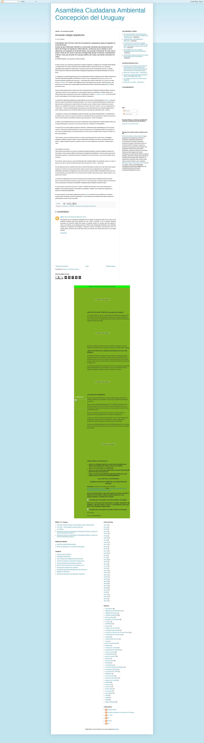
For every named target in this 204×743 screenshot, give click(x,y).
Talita (106, 695)
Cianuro (107, 626)
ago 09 (106, 588)
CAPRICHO (72, 206)
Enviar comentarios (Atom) (71, 269)
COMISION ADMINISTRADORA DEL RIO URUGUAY (72, 569)
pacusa (109, 721)
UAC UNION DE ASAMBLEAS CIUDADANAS (70, 559)
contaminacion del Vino (112, 639)
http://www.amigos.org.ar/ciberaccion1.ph (134, 163)
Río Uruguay (109, 693)
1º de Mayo (60, 529)
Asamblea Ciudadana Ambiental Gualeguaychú (70, 561)
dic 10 (105, 531)
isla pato (107, 663)
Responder (63, 233)
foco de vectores (110, 652)
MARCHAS (108, 673)
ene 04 (106, 551)
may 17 (106, 533)
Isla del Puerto (92, 206)
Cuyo (106, 641)
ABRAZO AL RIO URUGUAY (113, 611)
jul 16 (105, 540)
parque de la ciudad (111, 680)
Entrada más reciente (62, 266)
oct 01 (105, 568)
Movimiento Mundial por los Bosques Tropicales (71, 574)
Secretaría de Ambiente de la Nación (67, 567)
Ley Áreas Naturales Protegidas (114, 667)
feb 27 (105, 549)
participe (107, 682)
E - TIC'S (109, 715)
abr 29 (105, 598)
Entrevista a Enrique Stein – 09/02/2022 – (136, 72)
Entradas (127, 111)
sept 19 (106, 570)
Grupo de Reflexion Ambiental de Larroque (69, 563)
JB (108, 718)
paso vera (108, 684)
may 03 (106, 596)
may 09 (106, 542)
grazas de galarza (110, 656)
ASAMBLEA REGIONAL (64, 556)
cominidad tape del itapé (112, 630)
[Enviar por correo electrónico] (67, 204)
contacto (107, 637)
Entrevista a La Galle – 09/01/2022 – (134, 82)
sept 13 (106, 572)
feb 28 (105, 546)
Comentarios (128, 114)
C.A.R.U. (107, 621)
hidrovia (107, 658)
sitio (108, 100)
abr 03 (105, 562)
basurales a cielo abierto (112, 619)
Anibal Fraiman (111, 709)
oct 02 (105, 536)
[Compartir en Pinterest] (75, 204)
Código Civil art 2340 (111, 628)
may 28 (106, 559)
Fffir (108, 84)
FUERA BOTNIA (110, 654)
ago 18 (106, 585)
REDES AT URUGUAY (63, 572)
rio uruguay (108, 691)
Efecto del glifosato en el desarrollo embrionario (70, 546)
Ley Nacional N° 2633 (111, 671)
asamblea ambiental (111, 615)
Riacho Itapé (109, 689)
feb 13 (105, 564)
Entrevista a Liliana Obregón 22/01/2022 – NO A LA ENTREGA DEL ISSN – (136, 75)
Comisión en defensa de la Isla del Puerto (117, 632)
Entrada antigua (110, 266)
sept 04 (106, 579)
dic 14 (105, 527)
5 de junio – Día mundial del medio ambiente (70, 527)
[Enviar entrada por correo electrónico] (64, 203)
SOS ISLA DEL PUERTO (64, 554)
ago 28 (106, 581)
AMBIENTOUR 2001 (111, 613)
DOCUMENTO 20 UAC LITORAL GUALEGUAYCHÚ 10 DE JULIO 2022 (135, 50)
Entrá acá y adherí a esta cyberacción (133, 136)
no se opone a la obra (99, 94)
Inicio (87, 266)
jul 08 (105, 592)
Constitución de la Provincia (113, 634)
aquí (87, 194)
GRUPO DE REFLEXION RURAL (66, 544)
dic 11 (105, 529)
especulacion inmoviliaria (81, 206)
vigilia (107, 699)
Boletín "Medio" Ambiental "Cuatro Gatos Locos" (70, 565)
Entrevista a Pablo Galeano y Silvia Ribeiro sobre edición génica (75, 525)
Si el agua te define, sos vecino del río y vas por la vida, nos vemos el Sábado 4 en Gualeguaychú (136, 35)
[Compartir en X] (71, 204)
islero (62, 217)
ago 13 (106, 601)
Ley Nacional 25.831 (111, 669)
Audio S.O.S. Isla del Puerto (130, 124)
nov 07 (106, 566)
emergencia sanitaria (111, 647)
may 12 (106, 594)
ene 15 (106, 525)
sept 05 (106, 577)
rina (108, 723)
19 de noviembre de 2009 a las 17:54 (75, 217)
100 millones (65, 206)
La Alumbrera (109, 665)
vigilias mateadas (110, 702)
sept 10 (106, 575)
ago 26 (106, 583)
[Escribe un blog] (69, 204)
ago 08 (106, 590)
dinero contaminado (111, 643)
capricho (63, 82)
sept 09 (106, 538)
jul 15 (105, 557)
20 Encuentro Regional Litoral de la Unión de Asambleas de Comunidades (136, 55)
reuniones (108, 686)
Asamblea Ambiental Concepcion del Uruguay (120, 712)
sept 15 (106, 553)
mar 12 (106, 544)
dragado (107, 645)
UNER (107, 697)
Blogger (116, 729)
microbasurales (109, 676)
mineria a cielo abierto (111, 678)
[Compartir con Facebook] (73, 204)
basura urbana (109, 617)
